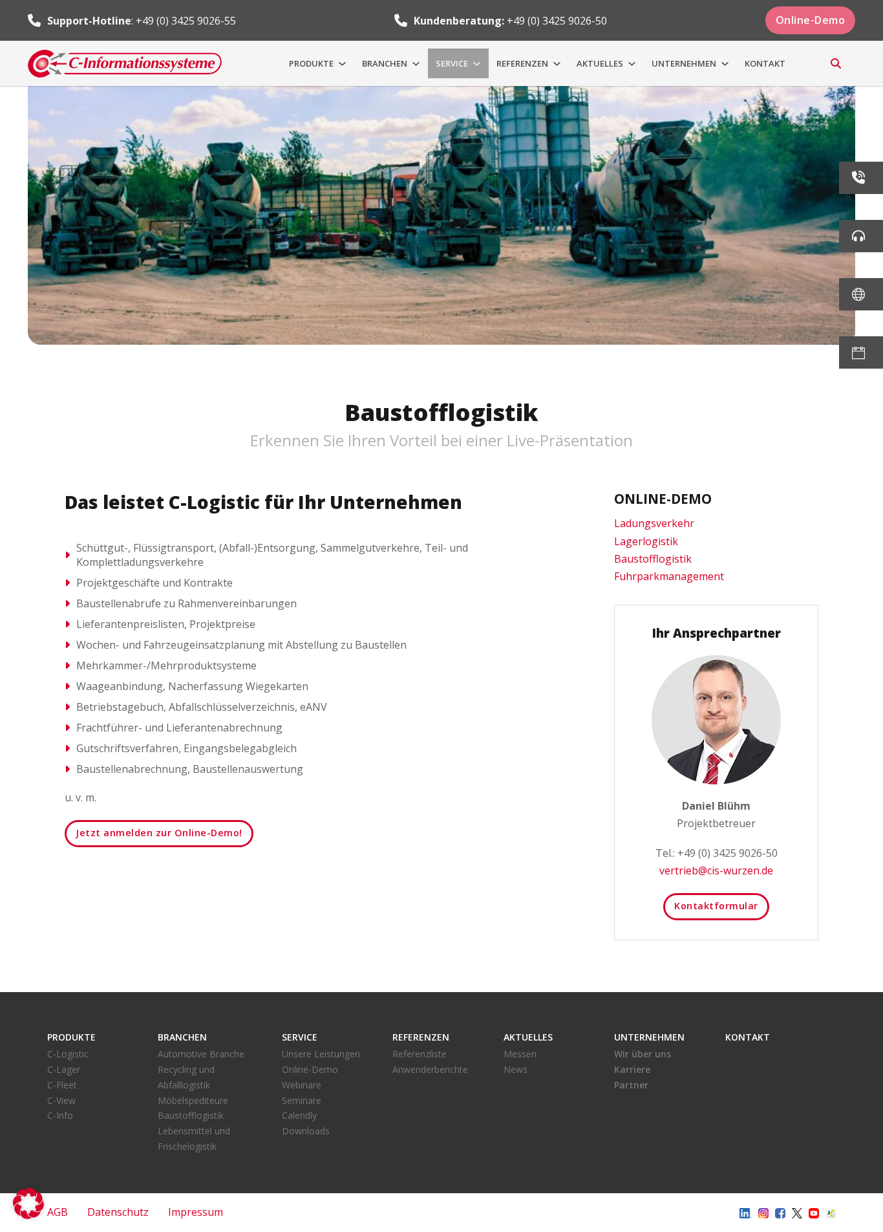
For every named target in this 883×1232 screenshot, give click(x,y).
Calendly (299, 1115)
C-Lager (63, 1069)
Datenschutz (118, 1212)
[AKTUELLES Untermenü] (632, 63)
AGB (57, 1212)
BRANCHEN (384, 63)
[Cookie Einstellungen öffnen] (28, 1215)
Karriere (632, 1069)
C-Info (60, 1115)
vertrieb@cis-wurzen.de (716, 870)
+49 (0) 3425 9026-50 (557, 21)
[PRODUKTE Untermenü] (342, 63)
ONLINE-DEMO (663, 499)
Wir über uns (642, 1054)
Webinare (301, 1085)
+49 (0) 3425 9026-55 (186, 21)
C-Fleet (62, 1085)
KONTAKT (765, 63)
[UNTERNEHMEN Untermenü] (725, 63)
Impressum (195, 1212)
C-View (61, 1100)
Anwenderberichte (430, 1069)
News (515, 1069)
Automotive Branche (201, 1054)
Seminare (301, 1100)
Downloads (306, 1131)
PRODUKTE (311, 63)
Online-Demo (811, 20)
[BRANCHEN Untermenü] (416, 63)
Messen (520, 1054)
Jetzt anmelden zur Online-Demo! (159, 833)
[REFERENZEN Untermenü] (557, 63)
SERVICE (452, 63)
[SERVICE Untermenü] (477, 63)
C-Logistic (68, 1054)
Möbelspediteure (193, 1100)
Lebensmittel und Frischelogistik (194, 1138)
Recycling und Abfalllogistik (186, 1077)
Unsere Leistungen (321, 1054)
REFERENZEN (522, 63)
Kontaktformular (716, 906)
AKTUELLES (600, 63)
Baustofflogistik (191, 1115)
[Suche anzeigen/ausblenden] (835, 63)
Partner (631, 1085)
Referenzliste (419, 1054)
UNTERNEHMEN (684, 63)
